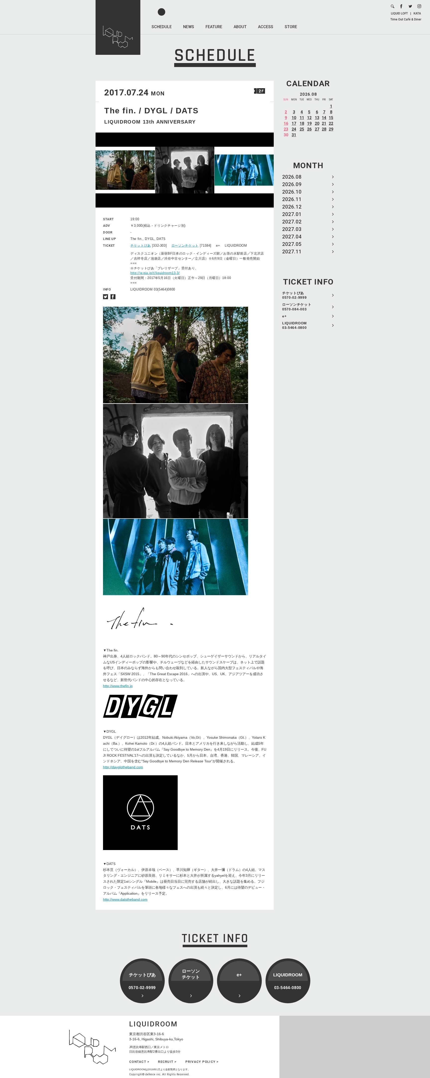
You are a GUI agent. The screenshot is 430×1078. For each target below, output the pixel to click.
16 (286, 123)
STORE (291, 26)
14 (324, 117)
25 (302, 129)
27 (317, 129)
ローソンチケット (185, 245)
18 (302, 123)
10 (294, 117)
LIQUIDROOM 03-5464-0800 (294, 325)
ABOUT (240, 26)
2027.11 (292, 251)
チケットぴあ (140, 245)
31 (294, 135)
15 (331, 117)
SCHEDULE (162, 26)
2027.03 (292, 229)
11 (302, 117)
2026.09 (292, 184)
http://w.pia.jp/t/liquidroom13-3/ (155, 273)
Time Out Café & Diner (405, 19)
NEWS (188, 26)
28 (324, 129)
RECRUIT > (167, 1062)
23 (286, 129)
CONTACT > (139, 1062)
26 (309, 129)
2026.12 (292, 206)
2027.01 (292, 214)
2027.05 (292, 244)
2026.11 (292, 199)
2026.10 (292, 191)
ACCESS (265, 26)
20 (317, 123)
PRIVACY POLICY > (202, 1062)
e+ (284, 316)
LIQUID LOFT (399, 13)
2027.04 (292, 236)
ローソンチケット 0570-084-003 (297, 306)
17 (294, 123)
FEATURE (214, 26)
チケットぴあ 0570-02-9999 (294, 295)
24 (294, 129)
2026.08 (292, 176)
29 (331, 129)
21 (324, 123)
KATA (417, 13)
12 (309, 117)
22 (331, 123)
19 (309, 123)
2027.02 (292, 221)
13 (317, 117)
